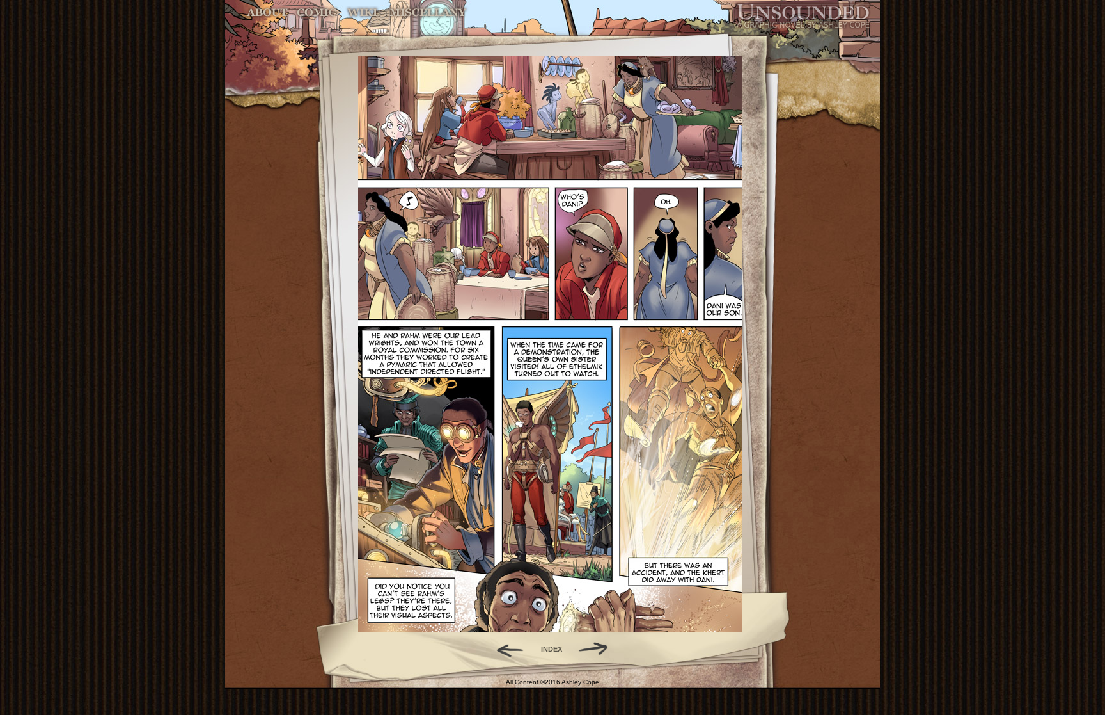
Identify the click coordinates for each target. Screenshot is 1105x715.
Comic (316, 12)
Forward (597, 649)
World (362, 12)
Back (505, 649)
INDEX (551, 649)
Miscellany (427, 12)
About (268, 12)
